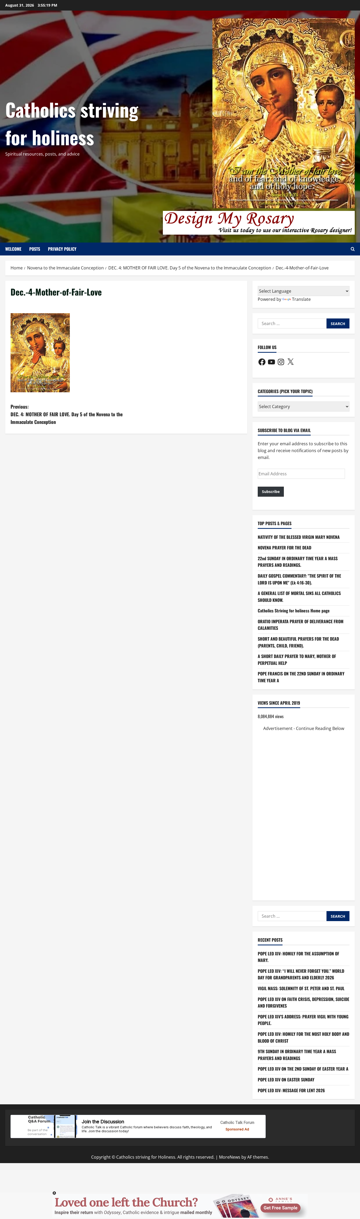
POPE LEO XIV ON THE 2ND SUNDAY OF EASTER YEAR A (303, 1069)
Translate (301, 299)
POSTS (34, 249)
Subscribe (271, 491)
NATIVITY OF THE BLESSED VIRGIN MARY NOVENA (299, 537)
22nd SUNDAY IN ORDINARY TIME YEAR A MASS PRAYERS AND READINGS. (298, 561)
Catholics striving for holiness (71, 123)
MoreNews (229, 1157)
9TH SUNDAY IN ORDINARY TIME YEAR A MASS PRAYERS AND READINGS (297, 1054)
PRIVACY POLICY (62, 249)
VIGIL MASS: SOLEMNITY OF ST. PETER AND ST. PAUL (301, 988)
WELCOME (13, 249)
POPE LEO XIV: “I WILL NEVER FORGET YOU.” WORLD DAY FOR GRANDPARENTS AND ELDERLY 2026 (301, 974)
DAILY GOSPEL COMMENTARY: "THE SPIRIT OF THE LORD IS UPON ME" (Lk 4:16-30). (299, 579)
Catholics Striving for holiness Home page (294, 610)
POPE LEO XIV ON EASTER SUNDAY (286, 1079)
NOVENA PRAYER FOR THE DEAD (284, 547)
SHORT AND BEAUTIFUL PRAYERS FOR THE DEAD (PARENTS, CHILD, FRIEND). (298, 642)
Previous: (67, 414)
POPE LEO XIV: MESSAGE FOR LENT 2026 (291, 1090)
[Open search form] (353, 249)
